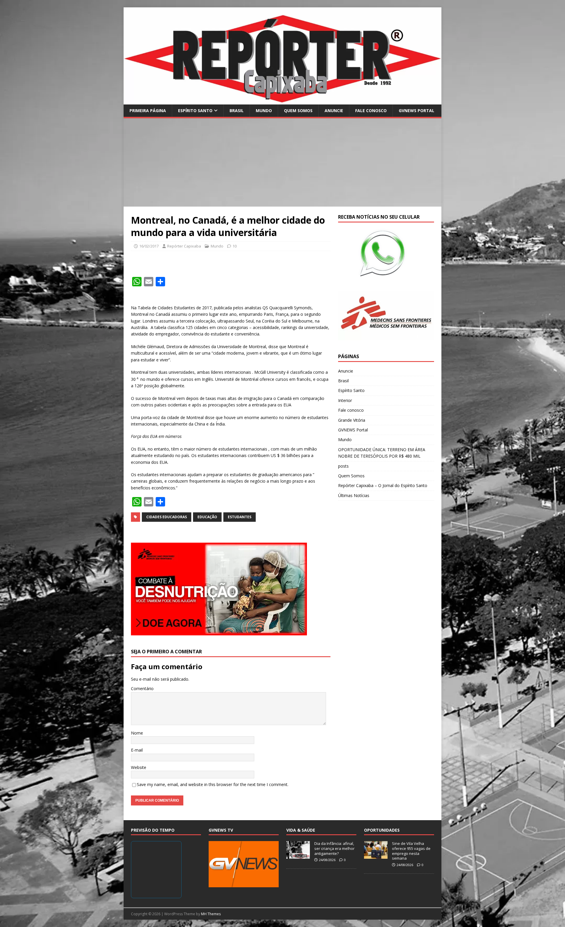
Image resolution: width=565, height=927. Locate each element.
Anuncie (334, 110)
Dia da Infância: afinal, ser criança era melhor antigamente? (334, 848)
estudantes (239, 516)
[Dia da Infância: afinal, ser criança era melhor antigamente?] (298, 855)
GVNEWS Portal (416, 110)
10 (234, 246)
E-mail (137, 750)
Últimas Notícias (353, 495)
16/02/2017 (149, 246)
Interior (345, 400)
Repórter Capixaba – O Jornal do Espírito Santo (382, 485)
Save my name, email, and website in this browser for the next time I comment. (212, 784)
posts (343, 466)
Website (138, 767)
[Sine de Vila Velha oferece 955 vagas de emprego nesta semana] (376, 855)
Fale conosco (371, 110)
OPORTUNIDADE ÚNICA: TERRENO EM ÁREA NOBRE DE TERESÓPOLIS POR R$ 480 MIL (381, 453)
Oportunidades (382, 830)
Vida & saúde (300, 830)
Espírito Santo (195, 110)
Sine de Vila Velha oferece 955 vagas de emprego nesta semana (411, 851)
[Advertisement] (282, 162)
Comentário (142, 688)
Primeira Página (147, 110)
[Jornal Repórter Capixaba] (282, 101)
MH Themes (211, 913)
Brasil (237, 110)
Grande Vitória (351, 420)
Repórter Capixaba (184, 246)
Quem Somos (298, 110)
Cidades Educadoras (166, 516)
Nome (137, 733)
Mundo (264, 110)
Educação (207, 516)
